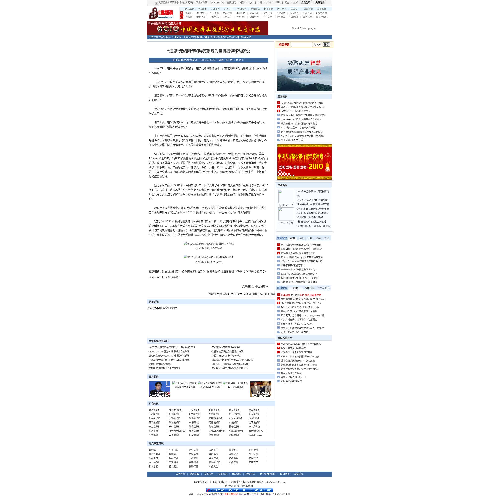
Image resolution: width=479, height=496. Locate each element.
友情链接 (298, 474)
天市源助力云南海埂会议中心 (226, 347)
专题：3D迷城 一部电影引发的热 (313, 226)
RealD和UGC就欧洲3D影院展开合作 (299, 274)
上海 (260, 2)
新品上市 (200, 17)
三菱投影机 (154, 414)
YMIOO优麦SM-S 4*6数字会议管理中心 (301, 344)
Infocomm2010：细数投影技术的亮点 (299, 269)
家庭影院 (255, 9)
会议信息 (240, 17)
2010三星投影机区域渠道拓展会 (313, 213)
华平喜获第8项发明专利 (293, 140)
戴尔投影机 (174, 422)
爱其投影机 (254, 410)
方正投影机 (254, 422)
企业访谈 (214, 13)
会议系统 (280, 13)
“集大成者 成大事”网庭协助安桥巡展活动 (301, 303)
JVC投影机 (254, 426)
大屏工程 (254, 13)
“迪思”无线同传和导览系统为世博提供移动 (302, 103)
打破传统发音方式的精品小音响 (296, 324)
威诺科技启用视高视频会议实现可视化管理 (302, 328)
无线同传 (173, 271)
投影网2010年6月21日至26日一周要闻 (299, 278)
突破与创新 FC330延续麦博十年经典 (299, 311)
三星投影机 (174, 435)
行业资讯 (202, 9)
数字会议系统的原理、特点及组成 (298, 360)
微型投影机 (321, 17)
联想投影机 (194, 418)
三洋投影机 (194, 410)
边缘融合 (254, 17)
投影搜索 (308, 9)
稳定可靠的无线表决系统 (293, 348)
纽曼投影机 (194, 435)
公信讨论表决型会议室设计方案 (227, 351)
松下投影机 (174, 414)
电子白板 (200, 13)
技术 (295, 2)
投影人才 (295, 9)
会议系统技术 (285, 337)
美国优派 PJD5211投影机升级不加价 (299, 282)
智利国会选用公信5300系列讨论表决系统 (169, 355)
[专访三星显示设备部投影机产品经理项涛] (159, 396)
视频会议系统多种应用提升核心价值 (299, 365)
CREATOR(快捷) (217, 431)
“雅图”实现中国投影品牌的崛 (311, 221)
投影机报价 (236, 482)
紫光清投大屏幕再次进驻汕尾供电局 (299, 123)
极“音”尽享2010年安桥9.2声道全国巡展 (300, 307)
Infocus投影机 (235, 418)
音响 (295, 288)
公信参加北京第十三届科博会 (226, 355)
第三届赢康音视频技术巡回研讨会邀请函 (301, 245)
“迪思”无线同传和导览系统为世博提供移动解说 (172, 347)
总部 (242, 2)
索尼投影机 (154, 410)
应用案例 (197, 37)
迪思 (164, 271)
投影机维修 (213, 271)
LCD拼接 (267, 13)
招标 (318, 238)
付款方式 (250, 474)
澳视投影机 (194, 426)
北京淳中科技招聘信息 (160, 364)
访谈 (301, 238)
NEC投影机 (214, 414)
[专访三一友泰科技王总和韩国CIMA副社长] (260, 396)
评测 (309, 238)
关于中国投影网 (267, 474)
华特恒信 (153, 435)
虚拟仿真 (294, 13)
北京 (251, 2)
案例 (326, 238)
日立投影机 (194, 414)
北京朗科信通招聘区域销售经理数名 (230, 368)
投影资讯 (222, 474)
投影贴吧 (321, 9)
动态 (292, 238)
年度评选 (240, 13)
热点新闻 (282, 185)
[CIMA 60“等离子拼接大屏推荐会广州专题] (210, 387)
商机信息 (241, 9)
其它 (287, 2)
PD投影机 (194, 422)
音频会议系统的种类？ (292, 381)
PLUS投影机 (235, 414)
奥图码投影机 (215, 418)
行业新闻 (176, 37)
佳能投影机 (214, 410)
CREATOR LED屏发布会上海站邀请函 (230, 364)
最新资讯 (282, 96)
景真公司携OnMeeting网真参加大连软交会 (302, 132)
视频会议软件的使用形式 (293, 377)
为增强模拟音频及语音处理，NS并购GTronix (303, 299)
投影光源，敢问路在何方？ (310, 217)
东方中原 (153, 431)
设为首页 (180, 474)
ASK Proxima (255, 435)
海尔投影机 (214, 426)
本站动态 (236, 474)
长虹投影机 (174, 426)
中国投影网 (164, 37)
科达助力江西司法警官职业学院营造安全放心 (303, 115)
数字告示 (262, 271)
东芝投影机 (174, 418)
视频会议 (280, 17)
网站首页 (189, 9)
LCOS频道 (321, 13)
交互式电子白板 (158, 277)
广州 (268, 2)
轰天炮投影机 (256, 431)
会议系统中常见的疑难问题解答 (296, 352)
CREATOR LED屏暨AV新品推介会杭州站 (169, 351)
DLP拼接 (267, 17)
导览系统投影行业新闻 (192, 271)
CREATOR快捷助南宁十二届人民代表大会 (233, 360)
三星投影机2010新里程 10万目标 (313, 204)
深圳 (278, 2)
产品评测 (227, 13)
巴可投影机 (254, 414)
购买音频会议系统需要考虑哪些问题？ (300, 369)
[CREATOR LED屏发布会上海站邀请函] (235, 387)
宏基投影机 (154, 426)
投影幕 (188, 17)
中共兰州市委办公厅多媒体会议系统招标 (169, 360)
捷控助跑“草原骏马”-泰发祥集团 (165, 368)
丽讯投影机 (154, 422)
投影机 (188, 13)
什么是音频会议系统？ (292, 373)
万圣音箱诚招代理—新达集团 (295, 332)
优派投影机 (234, 410)
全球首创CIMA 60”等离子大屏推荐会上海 (301, 261)
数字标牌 (307, 17)
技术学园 (268, 9)
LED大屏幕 (154, 454)
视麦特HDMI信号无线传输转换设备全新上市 (303, 107)
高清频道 (293, 17)
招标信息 (214, 17)
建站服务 (194, 474)
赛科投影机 (194, 431)
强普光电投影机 (177, 431)
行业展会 (281, 9)
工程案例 (227, 17)
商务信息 (208, 474)
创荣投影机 (234, 435)
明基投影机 (214, 422)
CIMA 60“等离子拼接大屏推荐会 (313, 200)
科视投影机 (154, 418)
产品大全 (228, 9)
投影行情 (193, 466)
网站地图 (284, 474)
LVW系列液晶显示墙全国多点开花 (298, 127)
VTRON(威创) (236, 431)
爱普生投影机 (175, 410)
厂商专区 (307, 13)
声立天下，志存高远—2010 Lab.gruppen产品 (302, 315)
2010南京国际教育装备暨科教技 (313, 209)
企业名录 (215, 9)
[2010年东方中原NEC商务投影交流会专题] (185, 387)
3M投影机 (254, 418)
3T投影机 (233, 422)
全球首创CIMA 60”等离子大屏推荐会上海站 (302, 136)
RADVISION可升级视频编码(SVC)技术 (300, 356)
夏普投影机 (234, 426)
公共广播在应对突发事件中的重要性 (299, 319)
